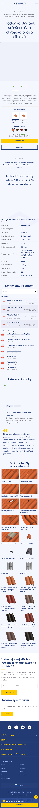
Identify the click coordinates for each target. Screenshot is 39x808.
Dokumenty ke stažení (26, 162)
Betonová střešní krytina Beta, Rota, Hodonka (19, 14)
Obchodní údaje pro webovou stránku (19, 792)
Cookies (19, 798)
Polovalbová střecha (27, 252)
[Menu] (36, 3)
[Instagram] (16, 727)
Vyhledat (8, 692)
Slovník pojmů (24, 775)
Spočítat (7, 714)
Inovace (22, 765)
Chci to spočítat (19, 141)
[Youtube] (23, 727)
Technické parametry (11, 162)
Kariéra (3, 775)
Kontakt (19, 167)
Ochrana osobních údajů (19, 795)
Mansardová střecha (25, 255)
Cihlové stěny (7, 749)
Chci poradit (19, 147)
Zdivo (3, 740)
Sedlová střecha (26, 251)
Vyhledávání (2, 3)
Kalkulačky (19, 805)
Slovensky (21, 785)
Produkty (20, 12)
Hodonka (8, 16)
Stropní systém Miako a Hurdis (13, 745)
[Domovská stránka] (14, 12)
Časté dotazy (5, 778)
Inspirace (4, 771)
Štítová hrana (25, 225)
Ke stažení (23, 768)
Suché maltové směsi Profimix (13, 754)
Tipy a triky (23, 771)
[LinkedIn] (29, 727)
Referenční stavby (8, 165)
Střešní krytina (7, 735)
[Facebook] (9, 727)
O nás (3, 765)
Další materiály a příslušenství (25, 165)
